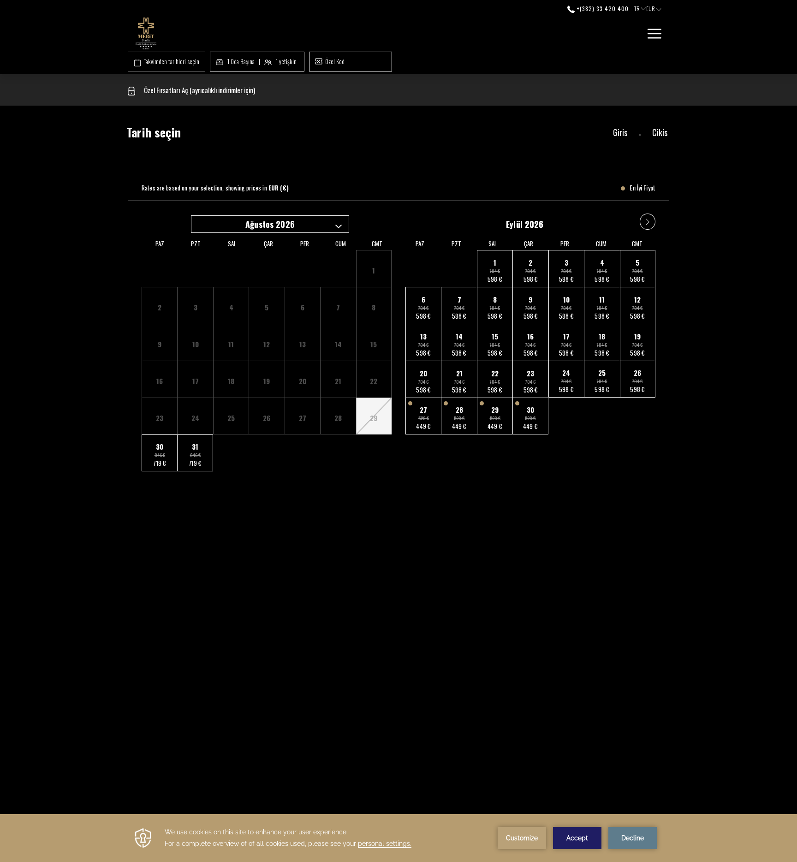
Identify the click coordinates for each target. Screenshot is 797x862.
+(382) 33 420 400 (601, 8)
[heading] (306, 136)
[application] (398, 838)
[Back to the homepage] (146, 33)
